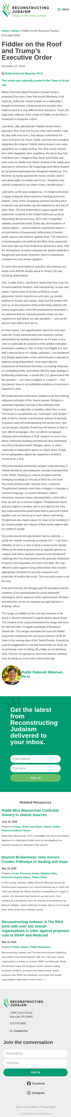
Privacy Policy (47, 1107)
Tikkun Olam (39, 877)
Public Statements (40, 947)
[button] (63, 9)
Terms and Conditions (27, 1107)
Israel (15, 873)
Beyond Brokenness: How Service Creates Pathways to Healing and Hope (35, 859)
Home (5, 30)
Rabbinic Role (49, 873)
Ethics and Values (32, 826)
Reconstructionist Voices (16, 830)
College (16, 826)
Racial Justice (52, 826)
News (15, 30)
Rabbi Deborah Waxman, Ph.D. (24, 73)
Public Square (20, 947)
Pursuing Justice (29, 873)
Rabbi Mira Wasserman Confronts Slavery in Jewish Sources (30, 812)
